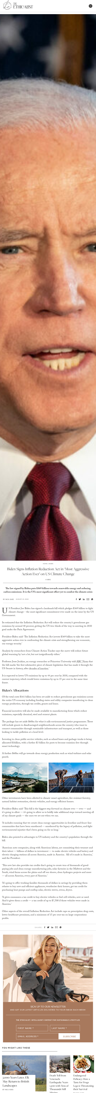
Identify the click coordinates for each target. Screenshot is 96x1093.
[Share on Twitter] (79, 599)
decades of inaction (38, 669)
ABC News (82, 662)
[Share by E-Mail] (87, 599)
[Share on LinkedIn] (83, 599)
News (51, 563)
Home (45, 563)
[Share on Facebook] (75, 599)
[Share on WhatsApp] (91, 599)
